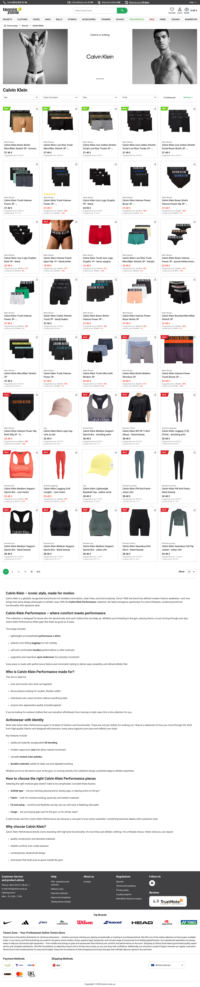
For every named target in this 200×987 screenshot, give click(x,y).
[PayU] (8, 965)
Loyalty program (123, 894)
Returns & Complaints (61, 897)
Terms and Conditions (126, 886)
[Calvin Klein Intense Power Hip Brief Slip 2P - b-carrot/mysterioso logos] (21, 407)
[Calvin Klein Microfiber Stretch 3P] (21, 350)
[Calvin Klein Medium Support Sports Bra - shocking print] (100, 407)
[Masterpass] (8, 974)
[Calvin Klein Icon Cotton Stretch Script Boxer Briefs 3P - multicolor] (179, 121)
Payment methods (59, 893)
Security (120, 881)
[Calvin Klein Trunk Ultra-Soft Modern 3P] (100, 350)
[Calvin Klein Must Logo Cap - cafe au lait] (60, 407)
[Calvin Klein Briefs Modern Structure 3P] (139, 350)
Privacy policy (122, 890)
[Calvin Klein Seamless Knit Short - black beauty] (139, 522)
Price (125, 97)
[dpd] (56, 965)
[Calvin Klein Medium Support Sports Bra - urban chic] (100, 522)
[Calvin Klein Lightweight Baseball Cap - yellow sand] (100, 465)
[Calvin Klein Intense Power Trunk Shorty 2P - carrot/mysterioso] (179, 350)
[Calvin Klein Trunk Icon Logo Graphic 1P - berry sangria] (100, 234)
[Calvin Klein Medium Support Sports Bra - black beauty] (21, 522)
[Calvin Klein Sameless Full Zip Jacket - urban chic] (179, 522)
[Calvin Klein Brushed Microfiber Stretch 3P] (179, 292)
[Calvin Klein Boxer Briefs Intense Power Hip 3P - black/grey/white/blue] (179, 177)
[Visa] (31, 965)
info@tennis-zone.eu (17, 889)
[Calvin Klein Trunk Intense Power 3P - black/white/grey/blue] (60, 177)
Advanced (170, 97)
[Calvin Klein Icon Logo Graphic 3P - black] (100, 177)
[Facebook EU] (152, 883)
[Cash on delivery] (31, 974)
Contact (87, 881)
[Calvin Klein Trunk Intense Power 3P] (60, 350)
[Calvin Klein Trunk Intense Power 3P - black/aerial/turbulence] (21, 177)
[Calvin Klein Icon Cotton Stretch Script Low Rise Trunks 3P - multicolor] (139, 121)
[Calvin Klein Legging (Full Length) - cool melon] (60, 465)
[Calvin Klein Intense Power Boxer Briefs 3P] (139, 292)
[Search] (122, 10)
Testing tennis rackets (61, 901)
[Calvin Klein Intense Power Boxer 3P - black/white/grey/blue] (139, 177)
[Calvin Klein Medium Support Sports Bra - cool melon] (21, 465)
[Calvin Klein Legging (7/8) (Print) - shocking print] (179, 407)
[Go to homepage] (12, 10)
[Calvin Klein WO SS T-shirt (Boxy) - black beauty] (139, 407)
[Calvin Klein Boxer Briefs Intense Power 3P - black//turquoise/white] (100, 292)
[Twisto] (19, 965)
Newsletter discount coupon (129, 898)
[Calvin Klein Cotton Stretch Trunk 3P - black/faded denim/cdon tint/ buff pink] (60, 292)
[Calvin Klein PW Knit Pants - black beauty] (179, 465)
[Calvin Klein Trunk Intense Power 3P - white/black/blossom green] (21, 292)
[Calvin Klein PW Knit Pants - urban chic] (139, 465)
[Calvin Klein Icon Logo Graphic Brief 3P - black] (21, 234)
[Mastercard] (19, 974)
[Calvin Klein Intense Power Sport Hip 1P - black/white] (60, 234)
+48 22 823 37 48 (19, 2)
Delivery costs (57, 889)
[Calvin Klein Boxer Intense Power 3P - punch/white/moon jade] (179, 234)
